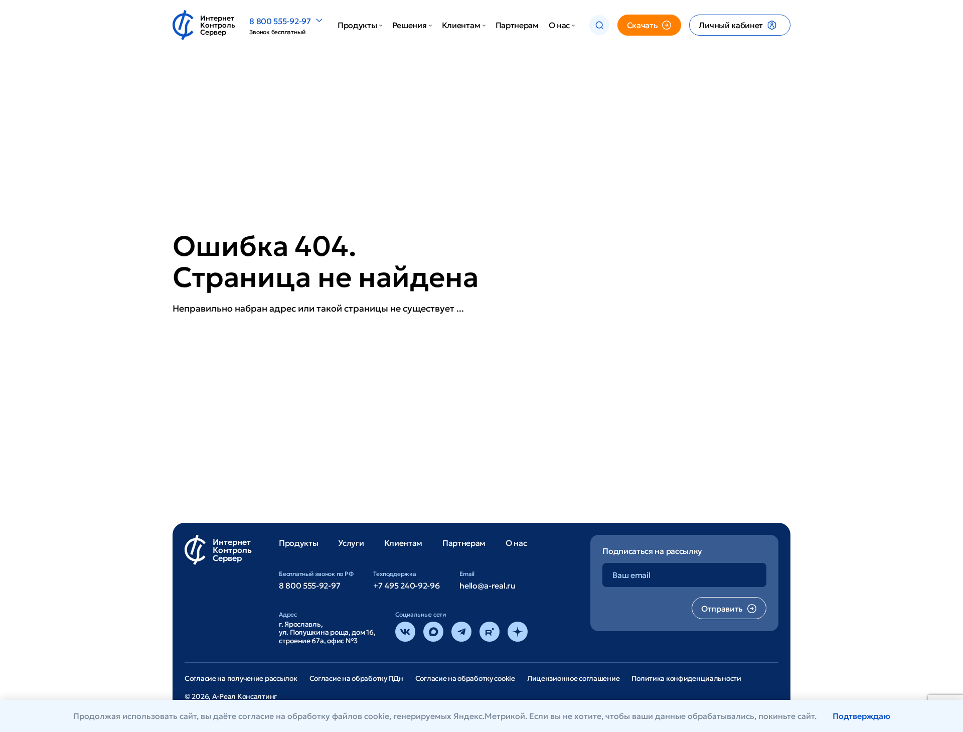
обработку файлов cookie (338, 716)
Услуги (351, 543)
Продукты (357, 25)
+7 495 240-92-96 (406, 585)
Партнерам (517, 25)
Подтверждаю (861, 716)
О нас (559, 25)
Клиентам (461, 25)
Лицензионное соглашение (573, 678)
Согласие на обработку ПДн (356, 678)
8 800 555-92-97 (279, 21)
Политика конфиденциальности (686, 678)
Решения (409, 25)
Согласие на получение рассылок (241, 678)
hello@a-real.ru (487, 585)
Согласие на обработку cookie (465, 678)
